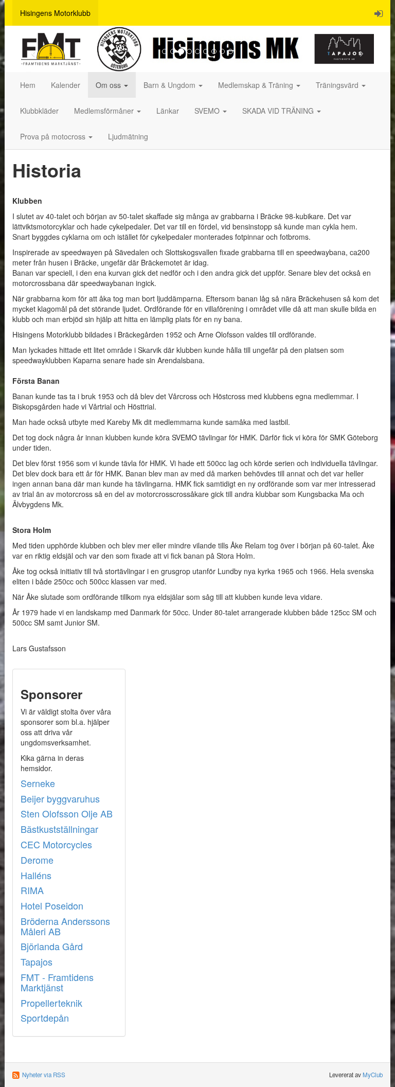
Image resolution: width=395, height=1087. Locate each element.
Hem (27, 85)
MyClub (373, 1075)
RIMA (32, 890)
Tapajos (36, 961)
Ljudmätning (128, 136)
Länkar (167, 110)
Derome (37, 859)
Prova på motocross (53, 136)
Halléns (36, 875)
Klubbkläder (39, 110)
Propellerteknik (51, 1002)
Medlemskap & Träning (256, 85)
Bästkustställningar (59, 828)
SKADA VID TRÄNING (279, 110)
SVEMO (208, 110)
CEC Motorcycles (56, 844)
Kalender (65, 85)
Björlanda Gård (52, 946)
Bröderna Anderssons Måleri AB (65, 926)
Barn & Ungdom (170, 85)
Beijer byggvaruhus (60, 798)
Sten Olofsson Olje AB (67, 813)
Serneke (38, 783)
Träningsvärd (338, 85)
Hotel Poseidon (52, 905)
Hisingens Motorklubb (55, 13)
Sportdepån (45, 1017)
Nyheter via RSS (43, 1075)
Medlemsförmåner (105, 110)
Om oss (109, 85)
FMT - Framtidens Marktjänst (57, 982)
